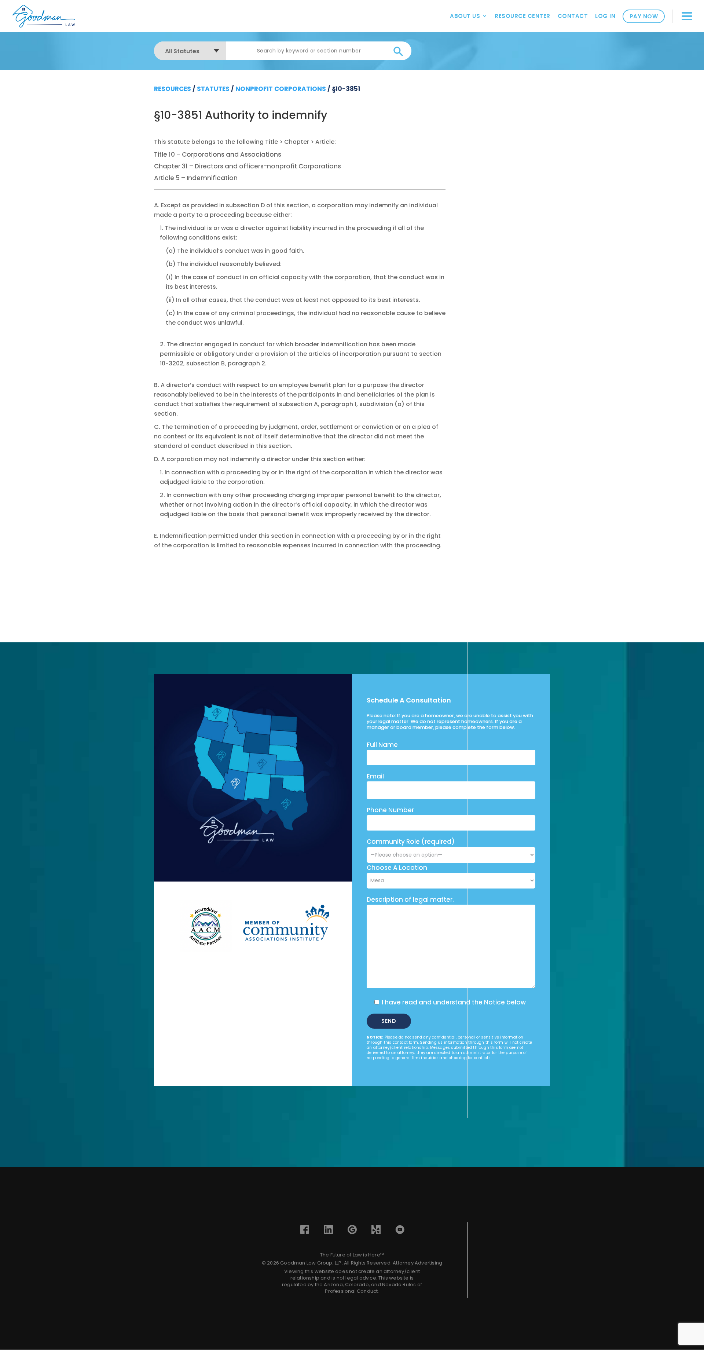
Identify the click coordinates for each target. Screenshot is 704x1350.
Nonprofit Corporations (280, 88)
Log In (605, 16)
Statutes (213, 88)
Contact (573, 16)
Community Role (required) (411, 841)
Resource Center (522, 16)
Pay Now (644, 16)
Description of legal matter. (410, 899)
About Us (465, 16)
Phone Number (390, 810)
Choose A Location (397, 867)
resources (172, 88)
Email (375, 776)
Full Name (382, 744)
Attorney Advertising (417, 1262)
